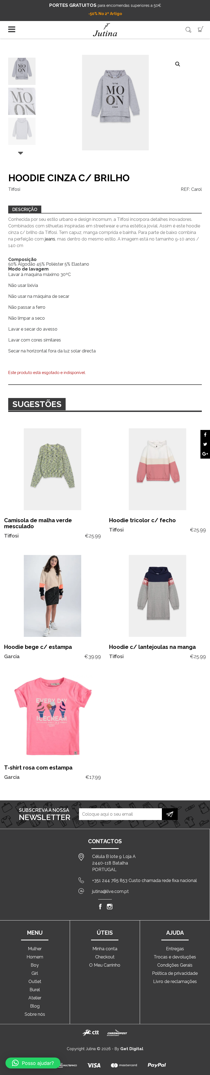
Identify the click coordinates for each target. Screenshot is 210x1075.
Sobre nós (35, 1014)
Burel (35, 989)
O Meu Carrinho (104, 965)
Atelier (34, 997)
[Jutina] (105, 29)
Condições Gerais (174, 965)
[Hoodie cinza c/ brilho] (205, 434)
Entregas (175, 948)
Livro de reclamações (175, 981)
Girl (34, 973)
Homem (35, 957)
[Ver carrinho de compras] (200, 28)
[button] (178, 64)
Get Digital (131, 1048)
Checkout (105, 957)
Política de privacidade (175, 973)
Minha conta (104, 948)
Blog (35, 1006)
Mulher (35, 948)
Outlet (34, 981)
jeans (50, 239)
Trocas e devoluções (175, 957)
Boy (35, 965)
